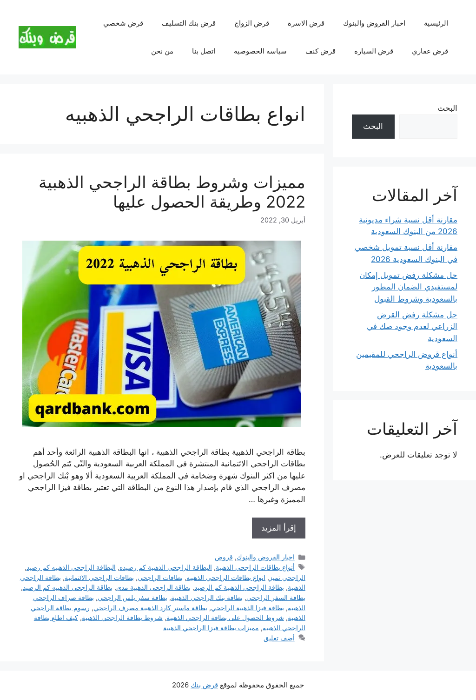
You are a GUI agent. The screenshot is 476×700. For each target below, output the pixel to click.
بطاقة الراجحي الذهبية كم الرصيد (239, 587)
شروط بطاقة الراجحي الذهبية (122, 617)
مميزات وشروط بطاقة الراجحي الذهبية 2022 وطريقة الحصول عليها (172, 191)
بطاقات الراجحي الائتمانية (99, 577)
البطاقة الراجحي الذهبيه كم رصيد (71, 567)
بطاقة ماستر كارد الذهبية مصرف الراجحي (150, 608)
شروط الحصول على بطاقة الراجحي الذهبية (225, 617)
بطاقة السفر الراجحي (275, 597)
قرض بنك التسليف (189, 23)
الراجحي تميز (287, 577)
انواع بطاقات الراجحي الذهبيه (225, 577)
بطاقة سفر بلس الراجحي (132, 597)
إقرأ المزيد (278, 527)
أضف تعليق (279, 638)
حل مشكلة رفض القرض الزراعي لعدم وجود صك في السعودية (412, 326)
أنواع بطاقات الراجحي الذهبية (255, 567)
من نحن (162, 51)
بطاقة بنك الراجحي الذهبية (207, 597)
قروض (224, 557)
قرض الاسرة (306, 23)
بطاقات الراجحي (160, 577)
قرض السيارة (373, 51)
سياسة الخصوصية (260, 51)
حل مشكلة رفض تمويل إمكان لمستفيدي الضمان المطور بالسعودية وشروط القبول (408, 286)
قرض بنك (204, 684)
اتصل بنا (203, 51)
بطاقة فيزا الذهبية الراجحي (247, 608)
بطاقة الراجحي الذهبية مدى (153, 587)
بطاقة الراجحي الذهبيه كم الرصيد (67, 587)
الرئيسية (436, 23)
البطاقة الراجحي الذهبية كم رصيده (165, 567)
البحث (447, 108)
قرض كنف (320, 51)
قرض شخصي (123, 23)
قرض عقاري (430, 51)
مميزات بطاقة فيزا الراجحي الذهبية (211, 628)
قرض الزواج (251, 23)
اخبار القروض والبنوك (374, 23)
